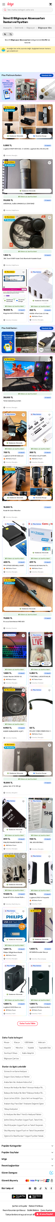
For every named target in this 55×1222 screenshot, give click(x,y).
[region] (28, 89)
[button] (3, 4)
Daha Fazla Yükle (27, 1023)
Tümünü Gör (46, 75)
